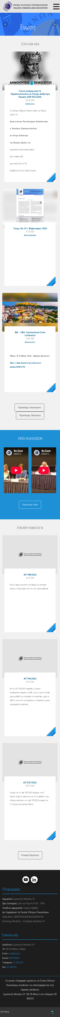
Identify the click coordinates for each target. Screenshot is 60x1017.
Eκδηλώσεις (30, 104)
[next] (54, 24)
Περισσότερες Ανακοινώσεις (29, 407)
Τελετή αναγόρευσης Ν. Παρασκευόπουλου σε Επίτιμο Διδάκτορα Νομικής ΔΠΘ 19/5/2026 (30, 94)
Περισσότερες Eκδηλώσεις (30, 415)
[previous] (5, 24)
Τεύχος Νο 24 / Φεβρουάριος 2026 (30, 228)
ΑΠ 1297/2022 (30, 782)
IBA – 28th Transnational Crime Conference (30, 334)
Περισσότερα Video (30, 504)
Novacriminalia (30, 235)
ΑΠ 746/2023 (30, 678)
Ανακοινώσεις (30, 342)
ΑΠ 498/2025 (30, 574)
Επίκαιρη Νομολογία (30, 855)
